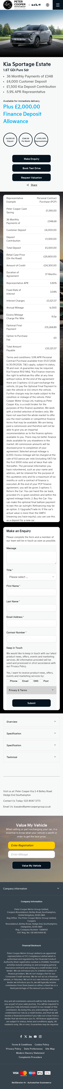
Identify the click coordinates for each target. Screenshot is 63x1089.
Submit (31, 703)
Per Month (26, 141)
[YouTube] (35, 1037)
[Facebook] (21, 1037)
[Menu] (57, 4)
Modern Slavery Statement (30, 1052)
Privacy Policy (13, 1048)
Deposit (10, 141)
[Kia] (36, 5)
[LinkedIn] (30, 1037)
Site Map (50, 1048)
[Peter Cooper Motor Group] (14, 4)
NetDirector (18, 1082)
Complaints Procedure (30, 1057)
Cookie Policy (42, 1044)
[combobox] (31, 577)
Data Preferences (33, 1048)
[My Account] (47, 5)
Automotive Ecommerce (39, 1082)
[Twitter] (26, 1037)
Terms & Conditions (22, 1044)
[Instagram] (40, 1037)
